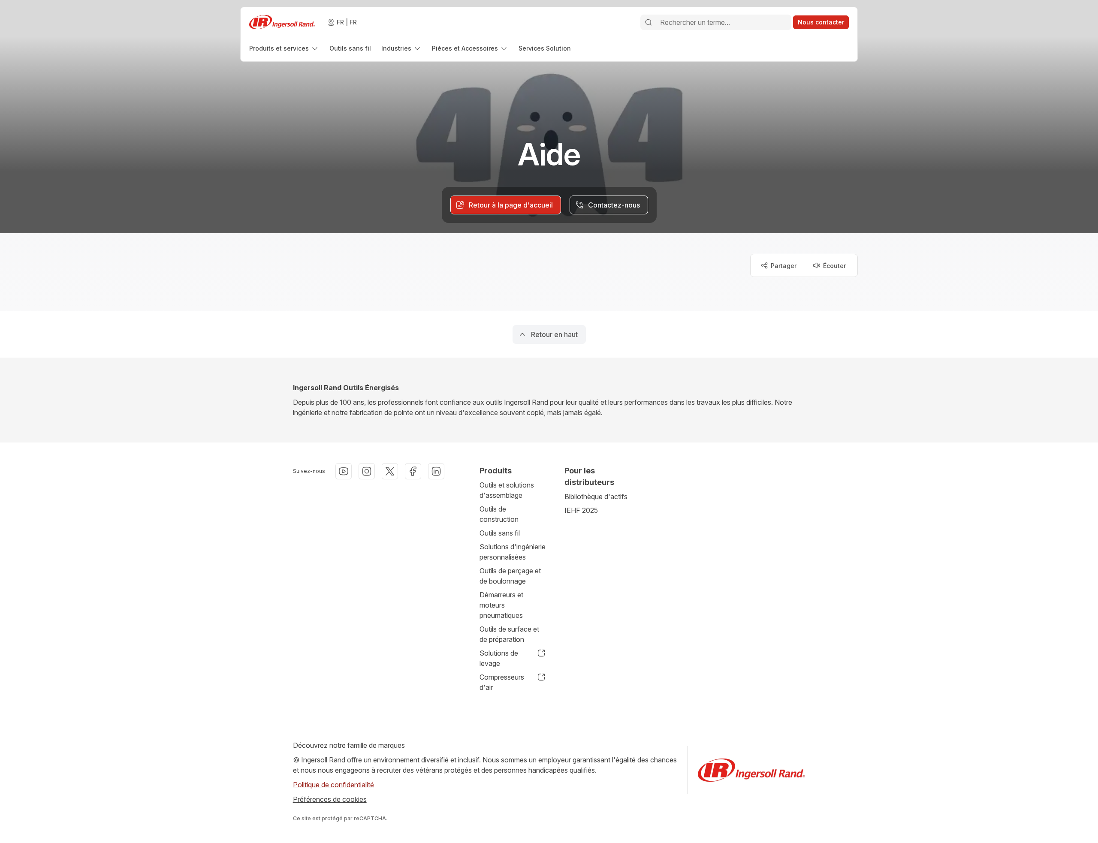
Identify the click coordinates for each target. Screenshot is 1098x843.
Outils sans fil (500, 533)
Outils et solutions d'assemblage (507, 490)
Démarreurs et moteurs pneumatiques (501, 605)
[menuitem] (284, 48)
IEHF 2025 (581, 510)
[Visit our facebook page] (413, 471)
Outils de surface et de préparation (509, 634)
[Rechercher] (648, 22)
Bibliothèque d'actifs (595, 496)
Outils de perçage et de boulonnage (510, 575)
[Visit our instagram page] (367, 471)
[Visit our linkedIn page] (436, 471)
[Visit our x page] (390, 471)
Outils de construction (499, 514)
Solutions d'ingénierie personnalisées (513, 551)
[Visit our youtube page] (343, 471)
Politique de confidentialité (333, 784)
